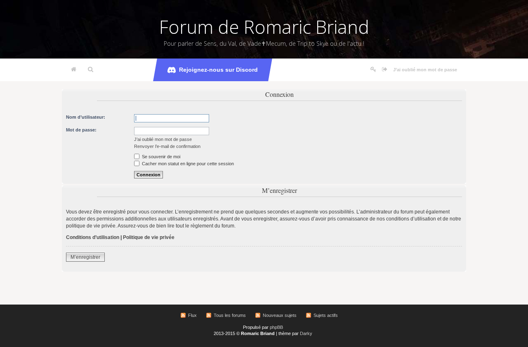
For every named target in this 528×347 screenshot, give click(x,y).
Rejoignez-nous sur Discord (218, 69)
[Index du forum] (73, 69)
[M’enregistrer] (373, 69)
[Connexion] (384, 69)
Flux (192, 315)
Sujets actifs (326, 315)
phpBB (276, 327)
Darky (306, 333)
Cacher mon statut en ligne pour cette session (187, 163)
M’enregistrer (85, 257)
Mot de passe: (81, 129)
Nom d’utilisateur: (85, 117)
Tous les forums (230, 315)
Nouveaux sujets (280, 315)
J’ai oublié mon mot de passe (425, 69)
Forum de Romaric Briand (264, 26)
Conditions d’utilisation (92, 237)
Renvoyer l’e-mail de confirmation (167, 146)
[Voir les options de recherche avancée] (90, 69)
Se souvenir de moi (160, 156)
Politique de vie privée (148, 237)
